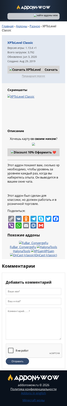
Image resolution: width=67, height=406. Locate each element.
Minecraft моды (34, 400)
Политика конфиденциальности (33, 389)
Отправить (17, 361)
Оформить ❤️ (45, 152)
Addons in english (33, 393)
